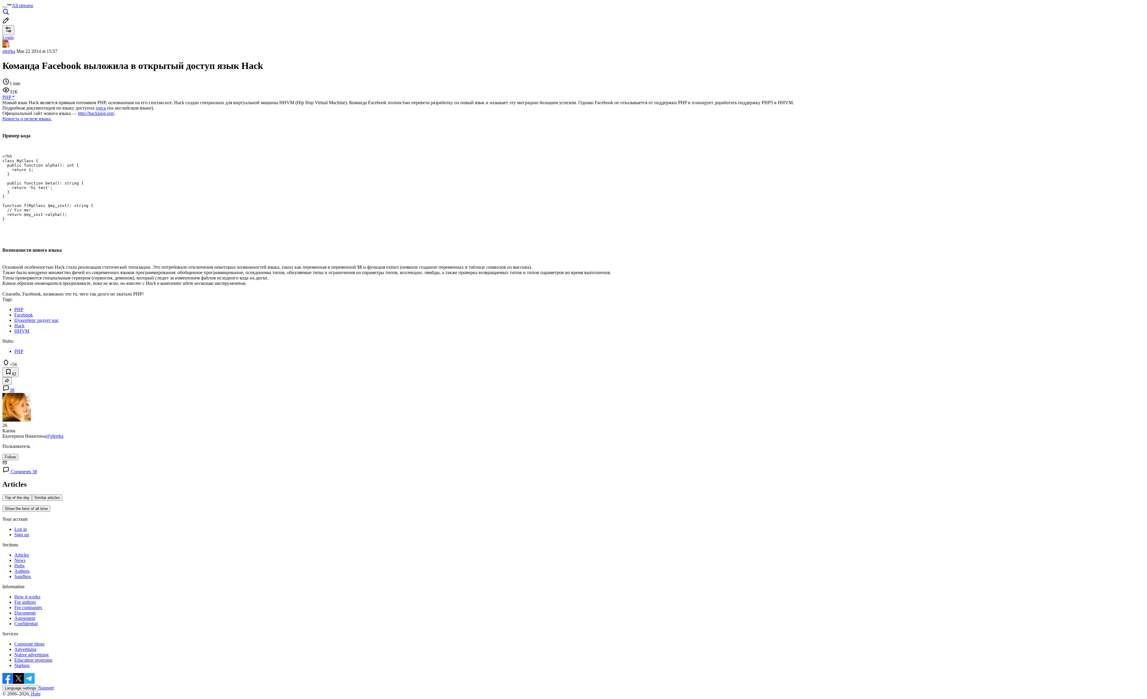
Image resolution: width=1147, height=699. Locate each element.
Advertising (25, 649)
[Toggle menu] (4, 7)
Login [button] (8, 37)
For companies (28, 607)
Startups (22, 665)
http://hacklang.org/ (96, 113)
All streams (22, 5)
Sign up (21, 534)
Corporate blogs (29, 643)
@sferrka (54, 436)
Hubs (19, 565)
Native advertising (31, 654)
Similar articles (47, 497)
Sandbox (22, 576)
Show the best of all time (26, 508)
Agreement (24, 618)
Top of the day (17, 497)
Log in (20, 529)
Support (46, 687)
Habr (35, 693)
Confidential (26, 623)
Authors (22, 571)
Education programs (33, 660)
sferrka (8, 51)
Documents (25, 612)
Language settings (20, 688)
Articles (21, 554)
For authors (25, 602)
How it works (27, 596)
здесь (101, 107)
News (19, 560)
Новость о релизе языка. (27, 118)
